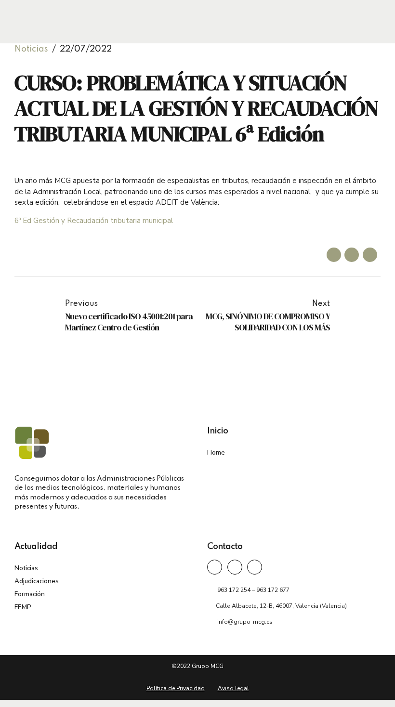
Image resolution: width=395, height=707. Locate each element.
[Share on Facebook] (334, 255)
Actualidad (35, 546)
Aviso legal (233, 688)
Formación (29, 594)
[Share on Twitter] (351, 255)
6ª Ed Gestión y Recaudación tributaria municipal (93, 220)
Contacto (224, 546)
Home (216, 452)
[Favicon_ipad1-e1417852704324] (31, 442)
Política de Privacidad (175, 688)
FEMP (22, 607)
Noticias (31, 49)
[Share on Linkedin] (370, 255)
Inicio (217, 431)
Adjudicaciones (36, 581)
